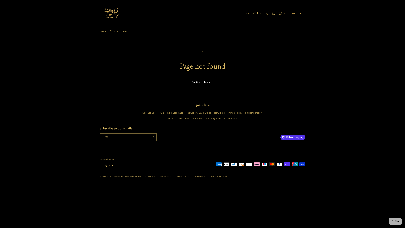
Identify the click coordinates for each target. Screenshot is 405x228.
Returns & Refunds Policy (228, 112)
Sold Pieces (292, 13)
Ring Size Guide (176, 112)
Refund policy (151, 176)
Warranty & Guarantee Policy (221, 118)
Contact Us (148, 112)
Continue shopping (202, 82)
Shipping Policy (253, 112)
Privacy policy (166, 176)
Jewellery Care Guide (199, 112)
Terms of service (182, 176)
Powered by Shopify (132, 176)
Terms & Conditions (178, 118)
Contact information (218, 176)
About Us (197, 118)
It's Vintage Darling (115, 176)
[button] (114, 31)
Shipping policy (200, 176)
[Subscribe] (153, 137)
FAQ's (161, 112)
